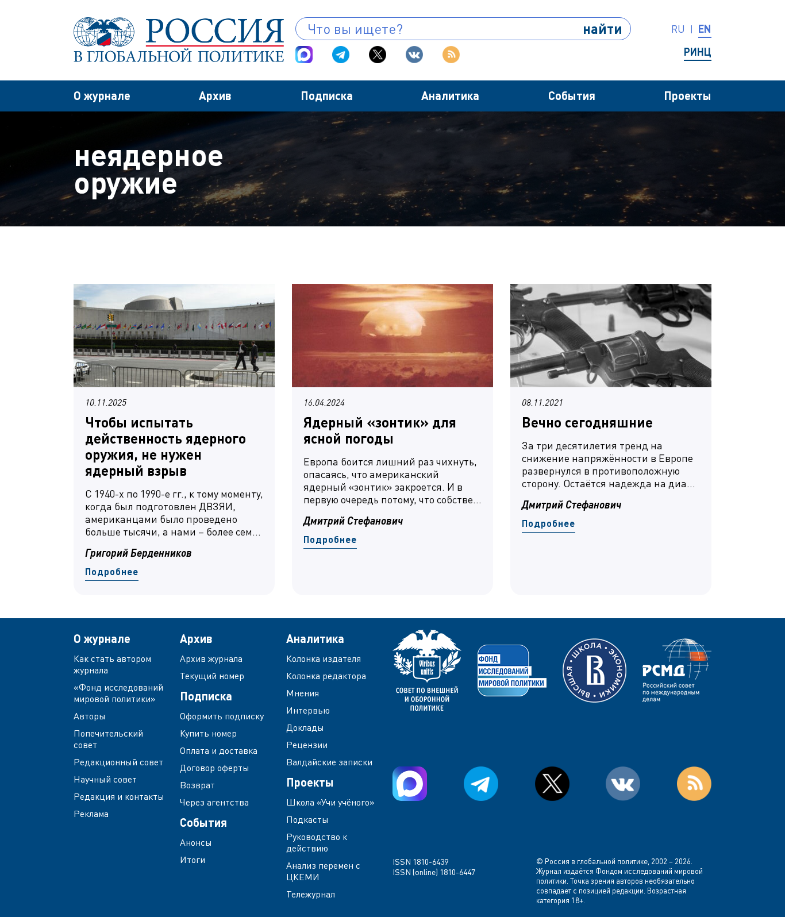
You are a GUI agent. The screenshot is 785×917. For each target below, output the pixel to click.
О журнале (102, 95)
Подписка (327, 95)
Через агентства (214, 802)
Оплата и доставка (218, 750)
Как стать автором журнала (112, 664)
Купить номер (208, 733)
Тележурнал (310, 894)
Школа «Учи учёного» (330, 802)
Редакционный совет (118, 762)
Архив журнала (211, 658)
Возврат (197, 785)
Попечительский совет (108, 738)
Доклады (305, 727)
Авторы (90, 716)
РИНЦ (697, 51)
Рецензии (307, 744)
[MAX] (304, 54)
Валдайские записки (329, 762)
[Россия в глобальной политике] (179, 39)
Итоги (192, 859)
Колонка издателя (323, 658)
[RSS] (451, 54)
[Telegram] (340, 54)
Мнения (302, 693)
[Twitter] (377, 54)
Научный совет (105, 779)
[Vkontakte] (414, 54)
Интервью (308, 710)
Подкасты (307, 819)
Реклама (91, 813)
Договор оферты (214, 767)
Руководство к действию (316, 842)
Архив (215, 95)
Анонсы (196, 842)
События (571, 95)
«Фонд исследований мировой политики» (118, 692)
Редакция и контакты (119, 796)
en (704, 28)
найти (602, 28)
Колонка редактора (326, 675)
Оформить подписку (222, 716)
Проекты (687, 95)
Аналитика (450, 95)
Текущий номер (212, 675)
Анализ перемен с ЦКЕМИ (323, 871)
